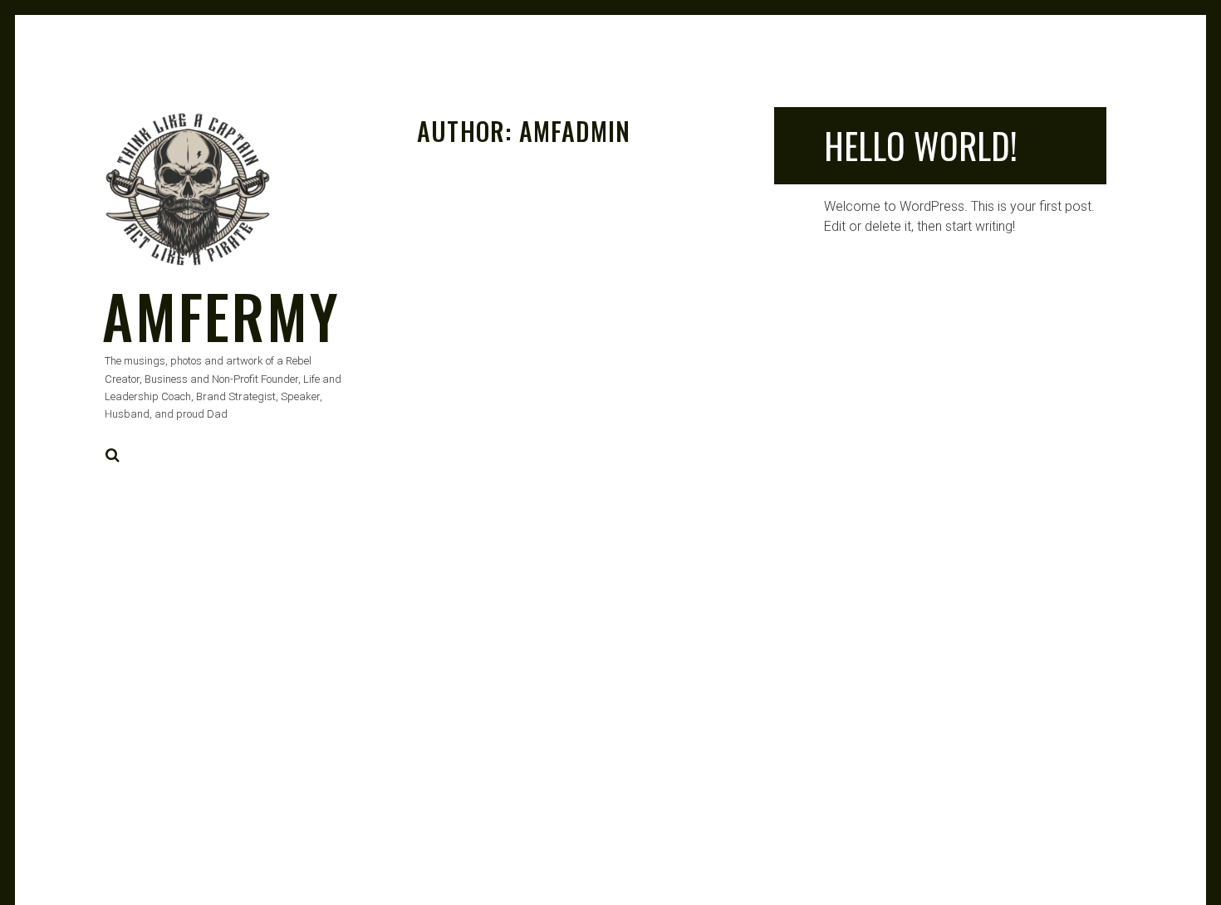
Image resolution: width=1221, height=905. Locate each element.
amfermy (221, 315)
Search (113, 455)
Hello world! (921, 145)
